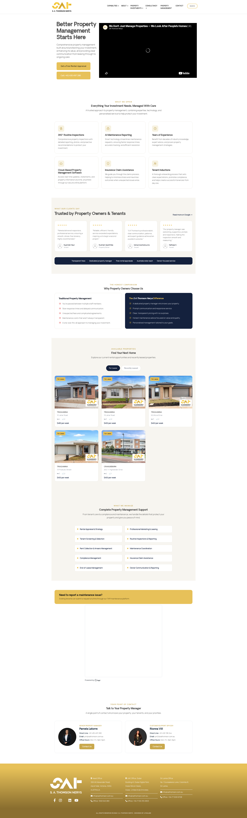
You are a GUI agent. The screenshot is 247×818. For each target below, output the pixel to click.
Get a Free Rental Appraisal (73, 66)
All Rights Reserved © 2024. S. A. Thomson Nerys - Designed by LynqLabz (123, 813)
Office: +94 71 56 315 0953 (138, 801)
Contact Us (86, 746)
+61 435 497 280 (95, 733)
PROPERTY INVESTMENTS (136, 6)
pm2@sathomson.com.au (165, 736)
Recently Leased (131, 368)
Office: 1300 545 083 (100, 801)
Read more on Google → (182, 214)
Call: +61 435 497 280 (71, 75)
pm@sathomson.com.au (93, 736)
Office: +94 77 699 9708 (172, 797)
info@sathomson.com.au (102, 796)
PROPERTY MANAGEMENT (166, 6)
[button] (192, 6)
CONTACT (179, 5)
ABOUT (124, 5)
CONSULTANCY (151, 5)
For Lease (113, 368)
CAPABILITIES (112, 5)
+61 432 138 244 (165, 733)
